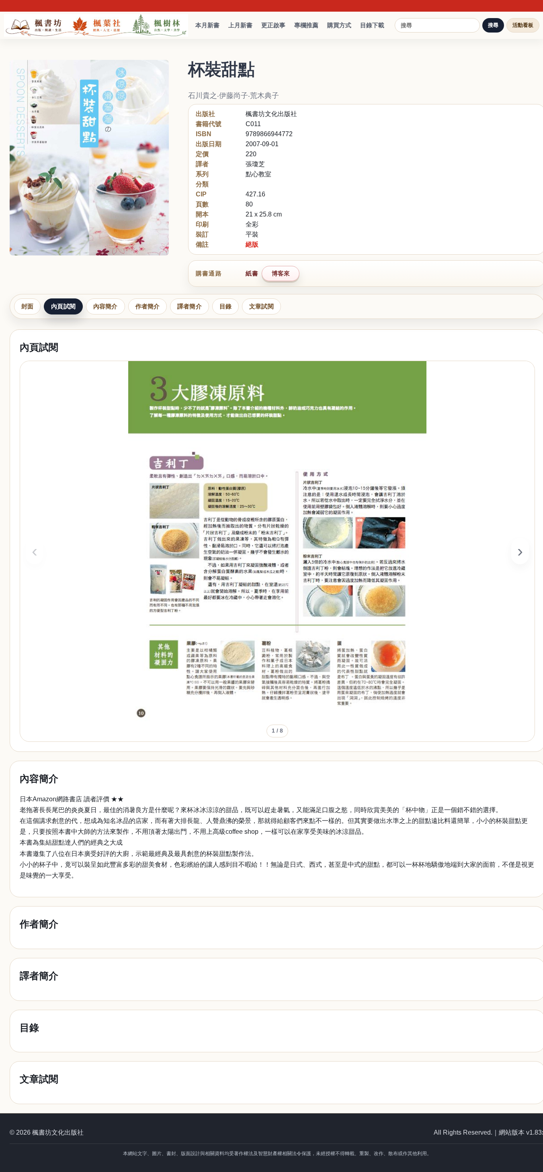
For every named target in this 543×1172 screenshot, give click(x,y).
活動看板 (522, 25)
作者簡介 (147, 306)
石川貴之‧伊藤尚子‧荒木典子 (233, 96)
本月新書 (207, 25)
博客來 (281, 273)
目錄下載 (372, 25)
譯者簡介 (189, 306)
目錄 (225, 306)
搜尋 (493, 25)
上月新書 (240, 25)
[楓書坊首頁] (98, 25)
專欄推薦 (306, 25)
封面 (27, 306)
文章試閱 (261, 306)
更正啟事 (273, 25)
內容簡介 (105, 306)
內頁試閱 (63, 306)
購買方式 (339, 25)
